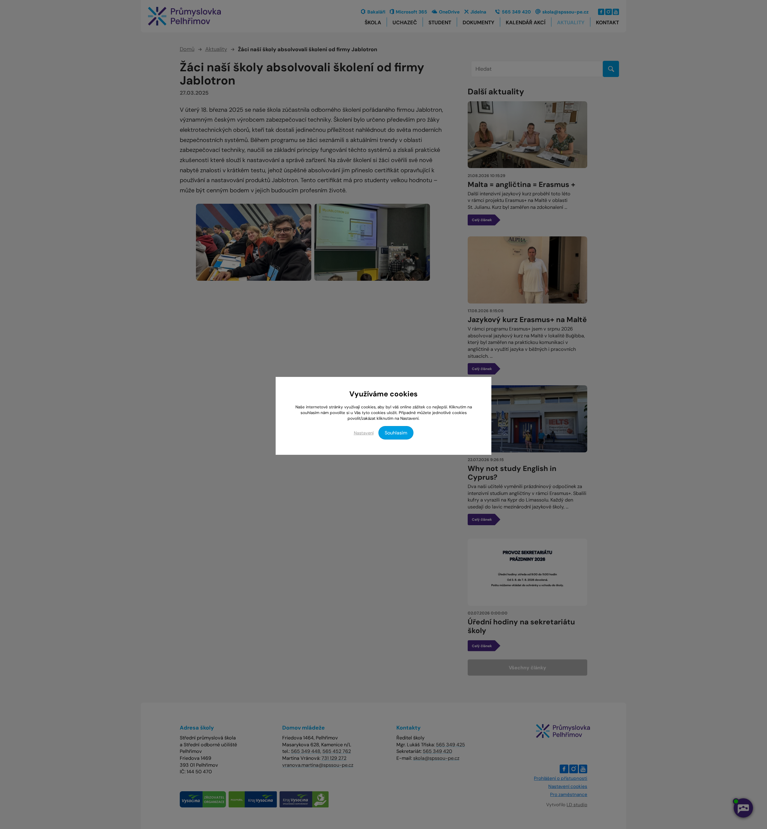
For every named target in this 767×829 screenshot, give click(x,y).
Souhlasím (396, 433)
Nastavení (364, 433)
